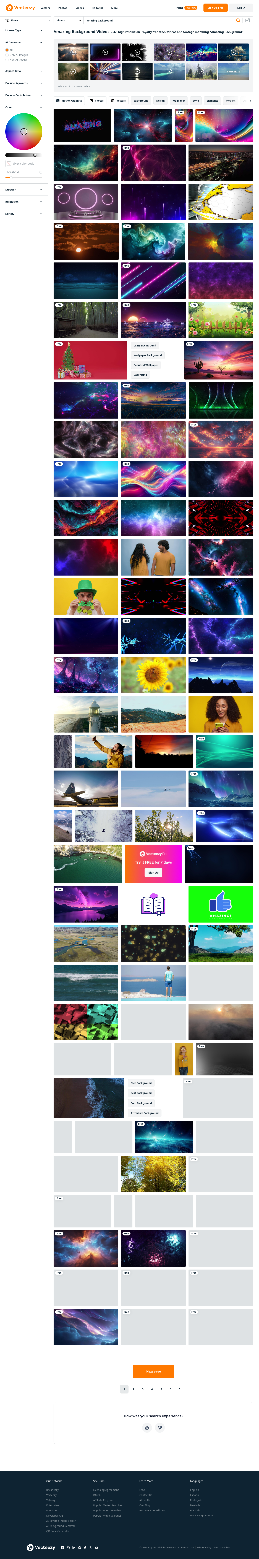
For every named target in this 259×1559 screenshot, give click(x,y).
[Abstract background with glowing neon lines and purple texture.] (153, 280)
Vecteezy (51, 1495)
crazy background (145, 345)
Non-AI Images (19, 59)
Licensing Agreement (106, 1490)
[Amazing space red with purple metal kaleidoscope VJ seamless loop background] (221, 518)
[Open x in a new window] (91, 1547)
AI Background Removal (60, 1526)
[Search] (238, 20)
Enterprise (52, 1505)
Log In (241, 7)
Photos (62, 8)
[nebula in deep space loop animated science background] (86, 439)
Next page (153, 1371)
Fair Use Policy (222, 1547)
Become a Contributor (152, 1510)
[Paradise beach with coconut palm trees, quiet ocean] (123, 1211)
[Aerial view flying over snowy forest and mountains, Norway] (82, 1059)
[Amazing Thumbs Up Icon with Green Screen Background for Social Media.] (221, 904)
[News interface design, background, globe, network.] (221, 202)
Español (195, 1495)
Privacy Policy (204, 1547)
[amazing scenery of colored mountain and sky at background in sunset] (153, 714)
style (196, 100)
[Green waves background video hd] (224, 751)
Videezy (50, 1500)
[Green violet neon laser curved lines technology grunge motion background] (221, 400)
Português (196, 1500)
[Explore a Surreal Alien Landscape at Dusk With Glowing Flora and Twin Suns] (153, 320)
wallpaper (178, 100)
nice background (141, 1083)
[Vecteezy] (20, 7)
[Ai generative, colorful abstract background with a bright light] (224, 125)
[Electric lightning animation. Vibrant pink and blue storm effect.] (221, 479)
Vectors (45, 8)
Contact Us (145, 1495)
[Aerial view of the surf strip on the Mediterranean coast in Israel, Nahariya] (89, 1098)
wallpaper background (148, 355)
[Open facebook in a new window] (62, 1547)
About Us (144, 1500)
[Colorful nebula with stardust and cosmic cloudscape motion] (221, 1327)
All (11, 50)
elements (212, 100)
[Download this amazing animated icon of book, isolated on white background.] (153, 904)
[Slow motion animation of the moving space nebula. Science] (221, 596)
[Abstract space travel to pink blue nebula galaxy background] (221, 557)
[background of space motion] (153, 1248)
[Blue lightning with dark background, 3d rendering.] (219, 864)
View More (233, 71)
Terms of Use (187, 1547)
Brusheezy (52, 1490)
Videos (80, 8)
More (114, 8)
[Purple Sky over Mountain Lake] (86, 904)
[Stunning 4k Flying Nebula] (86, 400)
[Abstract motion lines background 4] (153, 439)
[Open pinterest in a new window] (79, 1547)
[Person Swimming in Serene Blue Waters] (224, 1137)
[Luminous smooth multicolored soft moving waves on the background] (153, 479)
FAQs (142, 1490)
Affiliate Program (103, 1500)
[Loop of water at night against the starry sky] (86, 280)
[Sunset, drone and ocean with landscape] (86, 714)
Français (195, 1510)
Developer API (54, 1515)
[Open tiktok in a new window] (85, 1547)
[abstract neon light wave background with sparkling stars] (82, 1211)
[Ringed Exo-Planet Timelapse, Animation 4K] (221, 675)
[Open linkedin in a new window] (73, 1547)
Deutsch (195, 1505)
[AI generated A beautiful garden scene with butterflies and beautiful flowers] (221, 320)
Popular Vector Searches (107, 1505)
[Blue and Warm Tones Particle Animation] (221, 280)
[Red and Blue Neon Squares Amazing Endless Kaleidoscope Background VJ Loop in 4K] (153, 596)
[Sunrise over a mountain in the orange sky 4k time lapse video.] (86, 241)
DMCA (97, 1495)
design (160, 100)
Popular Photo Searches (107, 1510)
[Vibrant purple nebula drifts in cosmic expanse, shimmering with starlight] (153, 1288)
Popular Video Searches (107, 1515)
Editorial (97, 8)
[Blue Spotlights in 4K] (86, 636)
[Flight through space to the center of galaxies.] (143, 125)
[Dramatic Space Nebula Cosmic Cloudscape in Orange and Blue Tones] (86, 1248)
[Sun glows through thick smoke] (221, 1022)
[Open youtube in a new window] (96, 1547)
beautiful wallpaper (146, 365)
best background (141, 1093)
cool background (141, 1103)
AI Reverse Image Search (61, 1520)
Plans (179, 7)
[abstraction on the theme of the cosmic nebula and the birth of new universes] (220, 241)
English (194, 1490)
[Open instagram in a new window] (68, 1547)
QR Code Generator (57, 1531)
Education (52, 1510)
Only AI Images (19, 54)
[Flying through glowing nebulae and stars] (153, 518)
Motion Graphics (72, 100)
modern (231, 100)
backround (140, 374)
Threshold (12, 172)
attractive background (145, 1113)
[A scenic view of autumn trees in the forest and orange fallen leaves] (153, 1174)
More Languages (200, 1515)
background (141, 100)
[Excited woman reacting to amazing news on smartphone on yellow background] (221, 714)
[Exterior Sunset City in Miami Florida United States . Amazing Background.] (221, 163)
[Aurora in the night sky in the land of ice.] (221, 789)
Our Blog (144, 1505)
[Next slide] (247, 100)
